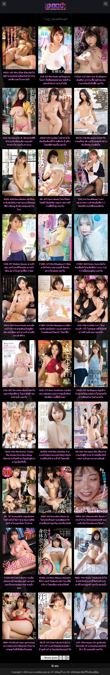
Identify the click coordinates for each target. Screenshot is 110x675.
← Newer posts (50, 657)
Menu (57, 666)
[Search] (105, 3)
